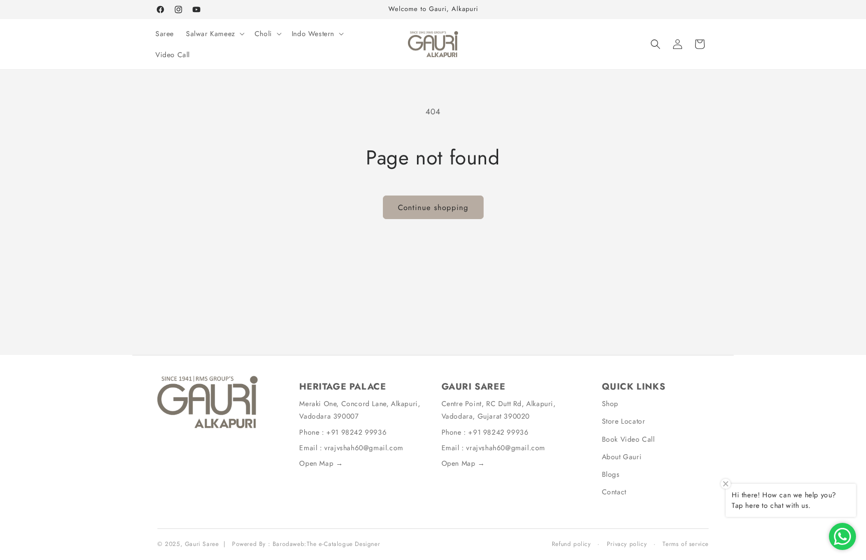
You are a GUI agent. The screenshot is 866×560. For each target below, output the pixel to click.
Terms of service (686, 543)
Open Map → (321, 463)
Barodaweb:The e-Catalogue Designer (326, 543)
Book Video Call (628, 439)
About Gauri (622, 457)
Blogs (611, 474)
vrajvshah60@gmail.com (363, 448)
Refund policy (571, 543)
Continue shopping (433, 207)
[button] (214, 33)
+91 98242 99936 (356, 432)
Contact (614, 492)
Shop (610, 404)
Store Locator (623, 421)
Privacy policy (626, 543)
